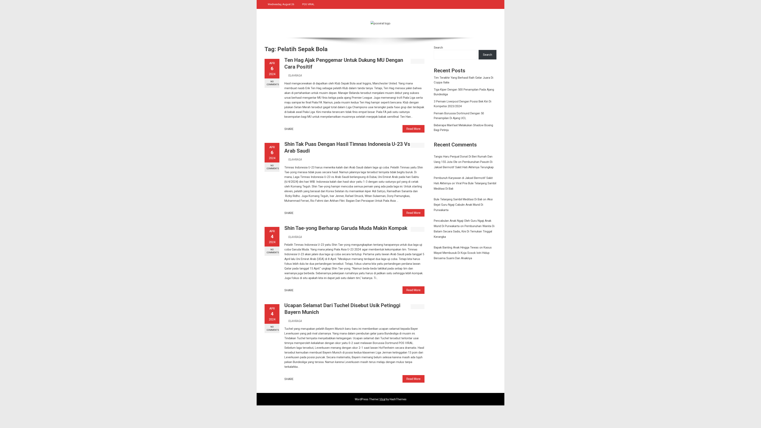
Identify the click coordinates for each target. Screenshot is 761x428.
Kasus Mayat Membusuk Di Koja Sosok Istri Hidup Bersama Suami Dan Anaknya (463, 253)
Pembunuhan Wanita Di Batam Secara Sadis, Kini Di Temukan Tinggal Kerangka (464, 231)
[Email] (311, 129)
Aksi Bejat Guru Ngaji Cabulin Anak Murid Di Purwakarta (463, 205)
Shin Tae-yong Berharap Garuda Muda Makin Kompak (345, 228)
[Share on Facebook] (297, 129)
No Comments (273, 83)
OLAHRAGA (295, 75)
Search (438, 47)
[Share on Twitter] (302, 129)
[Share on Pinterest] (306, 129)
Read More (413, 129)
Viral (382, 399)
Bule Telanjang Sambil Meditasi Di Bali (458, 199)
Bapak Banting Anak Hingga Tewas (456, 247)
